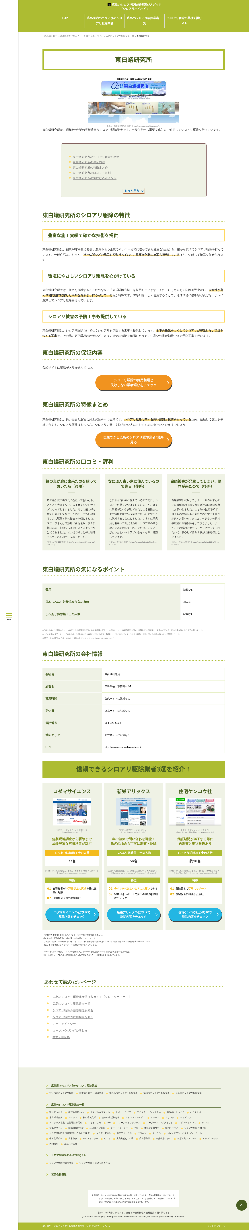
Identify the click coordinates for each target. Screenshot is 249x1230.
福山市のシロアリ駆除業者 (156, 1093)
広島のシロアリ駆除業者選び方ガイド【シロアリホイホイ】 (91, 996)
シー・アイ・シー (64, 1023)
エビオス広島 (94, 1122)
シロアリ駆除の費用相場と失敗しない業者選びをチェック (134, 382)
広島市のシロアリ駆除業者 (189, 1093)
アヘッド (72, 1117)
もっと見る (131, 190)
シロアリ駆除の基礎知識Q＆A (68, 1155)
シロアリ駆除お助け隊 (195, 1128)
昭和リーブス (171, 1128)
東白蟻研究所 (56, 1117)
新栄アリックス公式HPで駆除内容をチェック (133, 914)
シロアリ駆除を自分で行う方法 (94, 1163)
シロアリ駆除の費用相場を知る (72, 1017)
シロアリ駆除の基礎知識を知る (72, 1010)
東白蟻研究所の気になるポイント (94, 178)
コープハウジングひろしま (69, 1030)
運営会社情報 (59, 1174)
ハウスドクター (90, 1138)
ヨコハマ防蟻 (70, 1144)
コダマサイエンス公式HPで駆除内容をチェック (72, 914)
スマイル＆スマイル (100, 1112)
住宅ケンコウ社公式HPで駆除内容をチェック (195, 914)
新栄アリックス (124, 1133)
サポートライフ (123, 1112)
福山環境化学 (89, 1117)
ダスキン (142, 1133)
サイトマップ (213, 1226)
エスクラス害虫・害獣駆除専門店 (65, 1122)
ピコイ (107, 1138)
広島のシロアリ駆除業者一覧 (71, 1003)
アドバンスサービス (135, 1117)
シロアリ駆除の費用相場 (61, 1163)
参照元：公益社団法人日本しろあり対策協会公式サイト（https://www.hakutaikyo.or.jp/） (78, 638)
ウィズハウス (186, 1117)
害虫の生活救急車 (110, 1117)
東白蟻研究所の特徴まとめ (90, 167)
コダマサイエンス (187, 1122)
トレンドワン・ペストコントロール (184, 1133)
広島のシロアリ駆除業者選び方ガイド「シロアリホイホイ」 (137, 6)
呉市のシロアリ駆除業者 (91, 1093)
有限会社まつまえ (175, 1112)
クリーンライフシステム (128, 1122)
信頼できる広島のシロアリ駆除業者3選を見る (133, 439)
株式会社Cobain (76, 1112)
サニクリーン (56, 1128)
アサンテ (169, 1117)
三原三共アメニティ (187, 1138)
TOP (65, 18)
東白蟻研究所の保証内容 (89, 162)
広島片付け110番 (124, 1138)
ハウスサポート (197, 1112)
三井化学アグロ (163, 1138)
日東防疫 (72, 1138)
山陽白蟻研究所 (76, 1128)
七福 (136, 1128)
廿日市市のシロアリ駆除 (61, 1093)
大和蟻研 (53, 1144)
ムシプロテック (210, 1138)
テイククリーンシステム (149, 1112)
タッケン (156, 1133)
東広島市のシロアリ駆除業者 (123, 1093)
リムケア (155, 1117)
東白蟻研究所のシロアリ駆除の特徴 (96, 157)
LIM (109, 1122)
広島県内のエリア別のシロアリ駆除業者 (74, 1085)
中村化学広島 (61, 1037)
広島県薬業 (144, 1138)
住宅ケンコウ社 (151, 1128)
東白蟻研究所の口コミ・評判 (92, 172)
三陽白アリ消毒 (97, 1128)
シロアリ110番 (103, 1133)
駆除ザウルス (56, 1112)
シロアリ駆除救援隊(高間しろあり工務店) (69, 1133)
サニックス (207, 1122)
